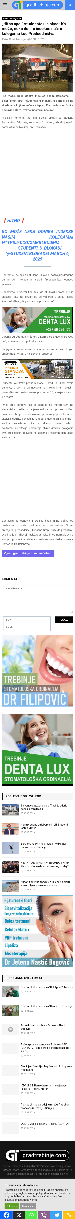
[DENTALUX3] (37, 332)
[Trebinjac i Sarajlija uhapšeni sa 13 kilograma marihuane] (10, 1070)
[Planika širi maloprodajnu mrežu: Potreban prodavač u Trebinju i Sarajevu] (10, 1108)
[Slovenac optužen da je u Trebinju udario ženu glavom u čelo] (10, 809)
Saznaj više (28, 1206)
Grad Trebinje (17, 39)
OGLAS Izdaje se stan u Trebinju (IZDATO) (45, 1123)
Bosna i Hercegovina (12, 19)
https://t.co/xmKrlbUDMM (30, 242)
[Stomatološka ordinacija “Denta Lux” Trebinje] (10, 1010)
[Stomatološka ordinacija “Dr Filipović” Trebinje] (10, 991)
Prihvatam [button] (12, 1206)
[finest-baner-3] (37, 378)
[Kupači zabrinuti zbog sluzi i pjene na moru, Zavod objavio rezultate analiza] (10, 886)
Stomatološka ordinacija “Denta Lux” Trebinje (46, 1006)
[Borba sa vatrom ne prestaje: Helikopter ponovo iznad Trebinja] (10, 848)
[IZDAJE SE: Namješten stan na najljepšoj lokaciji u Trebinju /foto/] (10, 1089)
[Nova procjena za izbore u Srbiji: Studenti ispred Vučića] (10, 829)
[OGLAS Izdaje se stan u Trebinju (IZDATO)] (10, 1128)
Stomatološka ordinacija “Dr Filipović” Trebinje (47, 987)
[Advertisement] (37, 170)
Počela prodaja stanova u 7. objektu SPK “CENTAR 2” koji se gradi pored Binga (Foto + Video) (46, 1048)
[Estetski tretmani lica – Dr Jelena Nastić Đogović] (10, 1029)
